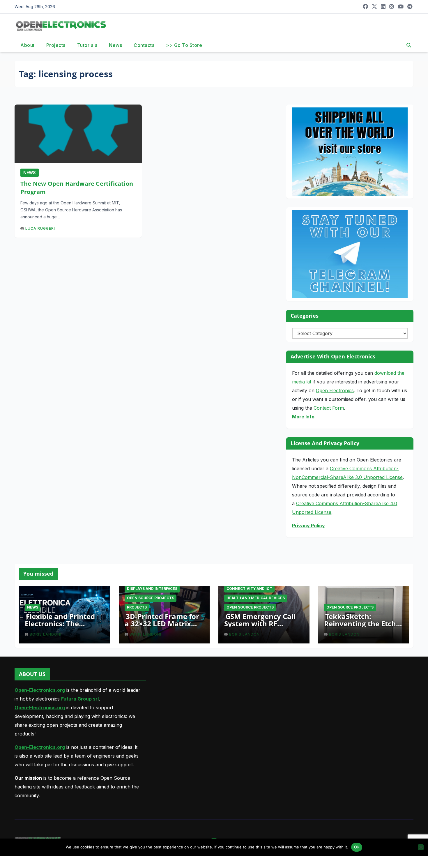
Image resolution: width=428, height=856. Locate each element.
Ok (356, 847)
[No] (421, 847)
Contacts (144, 45)
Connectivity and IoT (249, 588)
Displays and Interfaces (152, 588)
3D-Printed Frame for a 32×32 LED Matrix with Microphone (162, 623)
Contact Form (329, 408)
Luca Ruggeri (40, 228)
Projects (56, 45)
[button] (408, 45)
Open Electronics (335, 390)
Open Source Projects (150, 598)
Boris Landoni (45, 634)
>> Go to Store (184, 45)
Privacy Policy (308, 525)
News (115, 45)
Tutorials (87, 45)
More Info (303, 417)
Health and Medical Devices (256, 598)
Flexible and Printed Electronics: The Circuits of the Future (61, 623)
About (27, 45)
